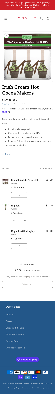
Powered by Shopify (30, 383)
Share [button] (8, 154)
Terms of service (28, 388)
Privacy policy (13, 388)
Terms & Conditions (15, 334)
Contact (9, 321)
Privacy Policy (12, 340)
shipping (26, 276)
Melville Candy (16, 383)
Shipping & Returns (15, 327)
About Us (10, 314)
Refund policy (46, 383)
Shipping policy (43, 388)
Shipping (5, 104)
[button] (6, 18)
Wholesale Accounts (15, 347)
